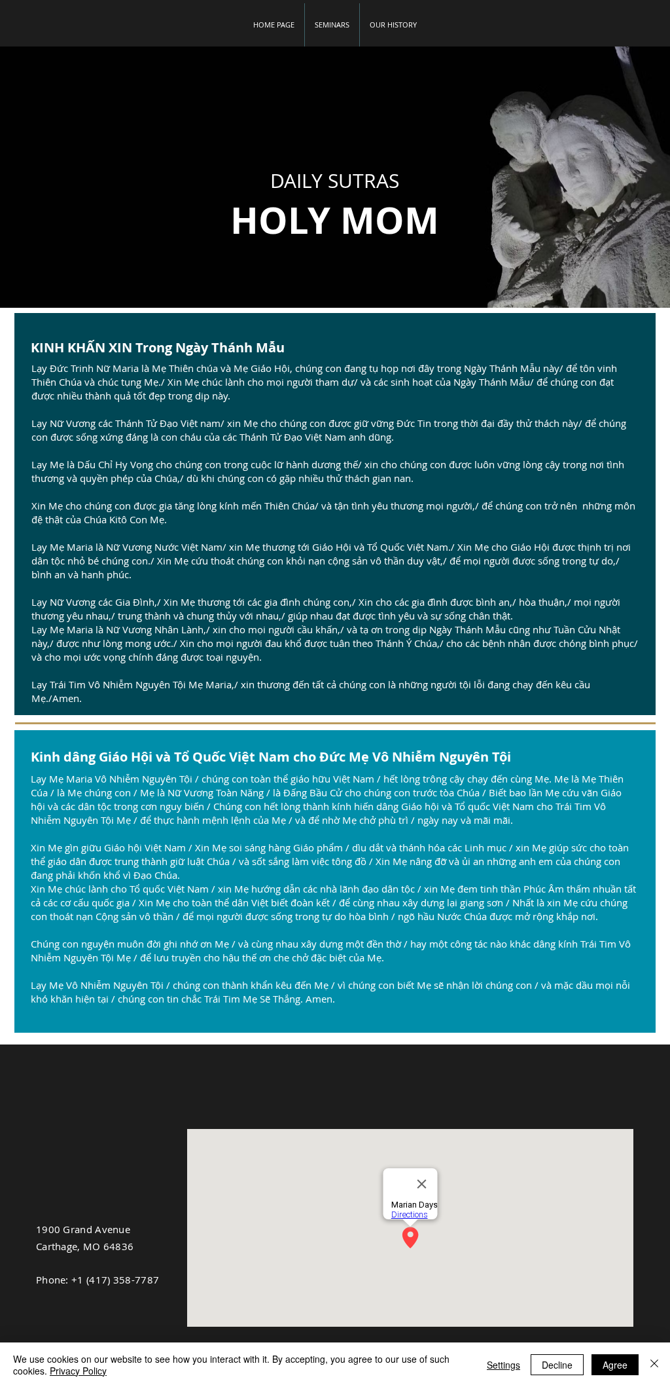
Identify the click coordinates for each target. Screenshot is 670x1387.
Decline (557, 1364)
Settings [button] (503, 1364)
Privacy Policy (78, 1370)
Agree (615, 1364)
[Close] (654, 1365)
